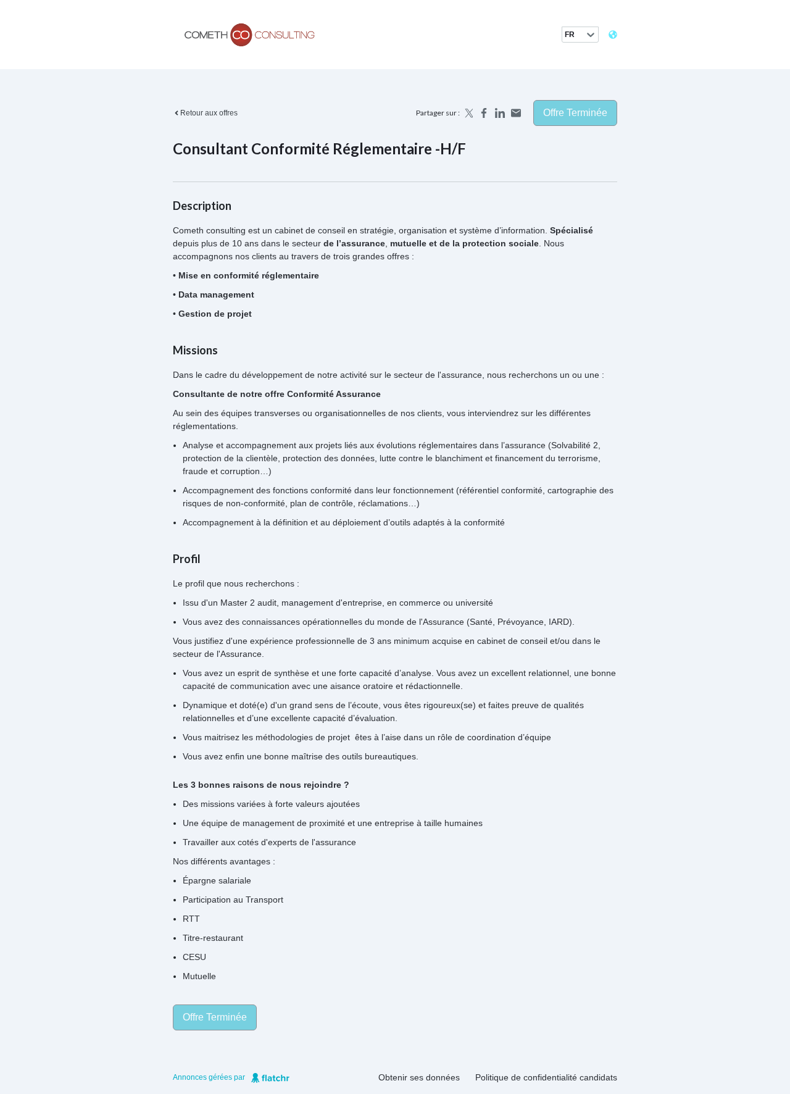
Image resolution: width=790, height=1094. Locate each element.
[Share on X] (468, 113)
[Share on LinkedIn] (500, 113)
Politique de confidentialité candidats (546, 1077)
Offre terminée (575, 112)
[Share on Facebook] (484, 113)
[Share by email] (516, 113)
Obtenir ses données (419, 1077)
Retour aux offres (209, 113)
